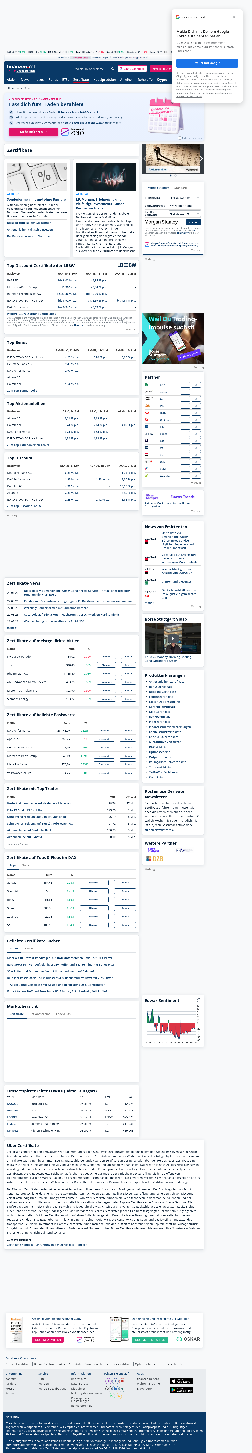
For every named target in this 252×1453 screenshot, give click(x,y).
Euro (152, 52)
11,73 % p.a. (128, 473)
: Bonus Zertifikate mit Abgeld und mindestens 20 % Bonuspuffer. (56, 985)
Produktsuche (152, 197)
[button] (132, 68)
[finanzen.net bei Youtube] (122, 1381)
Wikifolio (165, 476)
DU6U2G (12, 1104)
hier (194, 230)
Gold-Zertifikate (159, 712)
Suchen (194, 222)
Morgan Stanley (158, 188)
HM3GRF (13, 1124)
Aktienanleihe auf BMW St (24, 837)
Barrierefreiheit (81, 1405)
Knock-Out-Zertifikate (163, 737)
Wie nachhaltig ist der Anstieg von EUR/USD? (54, 621)
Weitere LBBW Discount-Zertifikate (31, 314)
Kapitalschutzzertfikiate (165, 732)
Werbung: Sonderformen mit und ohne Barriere (56, 608)
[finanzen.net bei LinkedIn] (115, 1389)
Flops (25, 865)
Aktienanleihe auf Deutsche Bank (29, 830)
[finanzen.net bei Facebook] (115, 1381)
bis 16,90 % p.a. (96, 294)
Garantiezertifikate (96, 1364)
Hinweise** (80, 325)
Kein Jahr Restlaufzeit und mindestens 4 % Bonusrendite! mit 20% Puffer (60, 978)
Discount (106, 656)
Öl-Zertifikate (158, 747)
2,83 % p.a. (72, 493)
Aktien (12, 80)
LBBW (163, 434)
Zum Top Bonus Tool (21, 390)
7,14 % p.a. (101, 425)
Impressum (78, 1379)
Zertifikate (81, 80)
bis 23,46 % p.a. (67, 294)
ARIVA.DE (101, 1448)
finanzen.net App (148, 1379)
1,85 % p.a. (72, 479)
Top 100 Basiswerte (151, 213)
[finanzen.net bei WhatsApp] (112, 1396)
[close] (234, 17)
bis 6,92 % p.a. (67, 300)
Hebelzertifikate (160, 717)
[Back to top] (196, 1449)
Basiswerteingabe (155, 205)
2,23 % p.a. (72, 499)
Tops (13, 865)
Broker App (144, 1388)
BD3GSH (12, 1110)
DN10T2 (12, 1130)
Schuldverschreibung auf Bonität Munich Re (37, 817)
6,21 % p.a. (72, 418)
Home (11, 88)
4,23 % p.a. (72, 357)
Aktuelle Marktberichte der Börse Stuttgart (167, 505)
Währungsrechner (149, 1383)
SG (161, 455)
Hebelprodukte (104, 80)
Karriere (11, 1383)
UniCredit (165, 420)
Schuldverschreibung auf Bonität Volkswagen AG (40, 823)
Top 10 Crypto (83, 52)
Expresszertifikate (161, 697)
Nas (108, 52)
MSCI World (54, 52)
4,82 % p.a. (101, 438)
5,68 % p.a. (101, 418)
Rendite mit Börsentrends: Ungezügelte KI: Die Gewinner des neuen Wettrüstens (78, 601)
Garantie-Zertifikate (162, 707)
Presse (10, 1388)
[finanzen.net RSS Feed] (119, 1396)
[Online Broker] (21, 70)
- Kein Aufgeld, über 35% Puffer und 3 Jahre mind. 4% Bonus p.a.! (60, 964)
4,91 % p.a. (72, 486)
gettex (164, 392)
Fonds (53, 80)
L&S (162, 441)
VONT (163, 469)
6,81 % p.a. (72, 473)
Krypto (162, 80)
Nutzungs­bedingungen (86, 1393)
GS (161, 399)
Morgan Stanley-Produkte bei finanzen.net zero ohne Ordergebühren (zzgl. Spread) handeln (175, 244)
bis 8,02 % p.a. (67, 280)
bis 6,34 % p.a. (67, 307)
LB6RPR (12, 1117)
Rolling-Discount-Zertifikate (167, 762)
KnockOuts (63, 1014)
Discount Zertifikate (18, 1364)
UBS (162, 462)
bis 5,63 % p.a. (97, 307)
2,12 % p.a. (103, 499)
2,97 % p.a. (72, 370)
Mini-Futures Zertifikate (165, 742)
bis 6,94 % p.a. (97, 280)
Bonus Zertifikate (45, 1364)
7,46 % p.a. (129, 493)
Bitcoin (130, 52)
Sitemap (11, 1393)
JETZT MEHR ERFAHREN (149, 1340)
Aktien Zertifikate (70, 1364)
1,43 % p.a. (103, 479)
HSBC (163, 413)
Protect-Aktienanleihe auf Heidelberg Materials (39, 803)
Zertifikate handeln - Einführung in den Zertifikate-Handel (46, 1244)
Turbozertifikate (160, 767)
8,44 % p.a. (72, 425)
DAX (9, 52)
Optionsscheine (39, 1014)
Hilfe (41, 1379)
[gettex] (149, 392)
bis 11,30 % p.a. (67, 287)
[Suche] (113, 69)
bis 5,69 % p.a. (97, 300)
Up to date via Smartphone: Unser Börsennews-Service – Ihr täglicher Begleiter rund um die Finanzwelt (178, 540)
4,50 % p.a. (72, 438)
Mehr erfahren (31, 132)
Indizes (39, 80)
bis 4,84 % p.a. (126, 300)
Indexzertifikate (159, 722)
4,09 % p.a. (129, 425)
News (25, 80)
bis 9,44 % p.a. (97, 287)
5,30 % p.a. (129, 479)
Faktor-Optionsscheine (164, 702)
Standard (180, 188)
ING (162, 406)
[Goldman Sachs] (149, 399)
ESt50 (30, 52)
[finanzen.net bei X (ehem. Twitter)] (108, 1389)
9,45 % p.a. (72, 364)
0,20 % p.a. (101, 357)
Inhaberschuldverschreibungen (170, 727)
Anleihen (126, 80)
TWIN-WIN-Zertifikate (163, 772)
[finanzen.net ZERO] (72, 132)
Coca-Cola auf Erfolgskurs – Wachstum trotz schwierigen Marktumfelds (72, 614)
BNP (162, 385)
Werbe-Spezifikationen (53, 1388)
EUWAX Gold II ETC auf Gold (25, 810)
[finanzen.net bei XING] (122, 1389)
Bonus (128, 656)
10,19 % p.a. (128, 486)
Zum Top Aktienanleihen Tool (27, 445)
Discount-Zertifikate (162, 691)
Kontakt (11, 1379)
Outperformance (160, 757)
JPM (162, 427)
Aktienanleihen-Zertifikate (166, 681)
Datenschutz (79, 1383)
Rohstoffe (145, 80)
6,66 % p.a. (129, 499)
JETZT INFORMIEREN (47, 1340)
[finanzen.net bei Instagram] (108, 1381)
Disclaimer (78, 1388)
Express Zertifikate (171, 1364)
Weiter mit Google (207, 63)
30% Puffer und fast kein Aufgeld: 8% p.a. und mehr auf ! (50, 971)
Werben (43, 1383)
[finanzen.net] (21, 66)
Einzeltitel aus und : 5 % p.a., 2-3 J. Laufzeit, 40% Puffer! (57, 991)
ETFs (65, 80)
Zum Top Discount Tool (23, 506)
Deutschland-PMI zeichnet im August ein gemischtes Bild (179, 593)
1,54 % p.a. (72, 384)
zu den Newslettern (158, 830)
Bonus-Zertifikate (160, 687)
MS (162, 448)
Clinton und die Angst (176, 581)
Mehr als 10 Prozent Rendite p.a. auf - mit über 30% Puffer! (60, 958)
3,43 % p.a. (101, 432)
